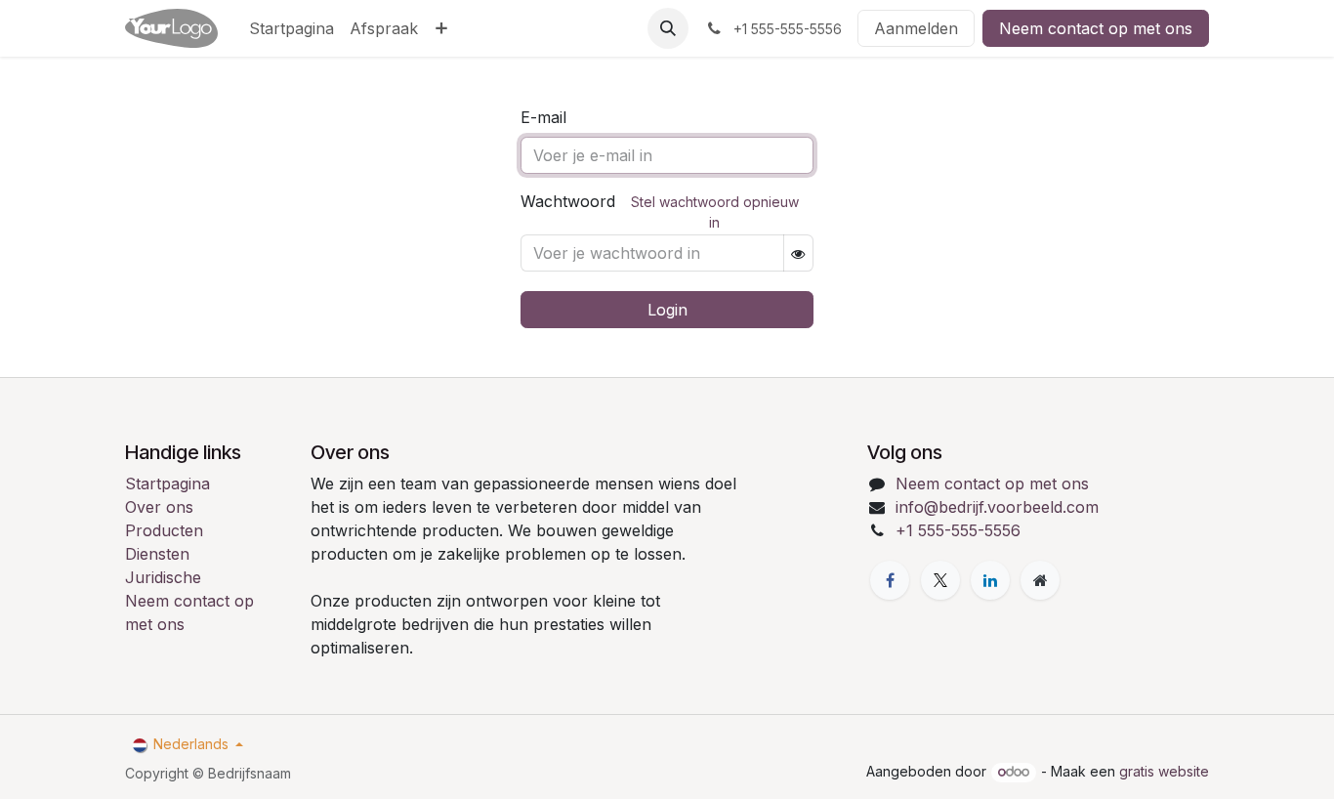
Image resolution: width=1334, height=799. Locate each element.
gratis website (1164, 771)
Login (667, 309)
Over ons (159, 507)
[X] (940, 580)
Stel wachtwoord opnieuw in (715, 212)
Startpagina (167, 483)
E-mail (543, 117)
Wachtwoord (568, 201)
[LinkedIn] (990, 580)
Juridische (163, 577)
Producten (164, 530)
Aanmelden (916, 28)
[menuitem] (291, 28)
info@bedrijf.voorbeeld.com (997, 507)
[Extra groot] (1040, 580)
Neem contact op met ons (1095, 28)
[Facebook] (889, 580)
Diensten (157, 554)
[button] (667, 28)
